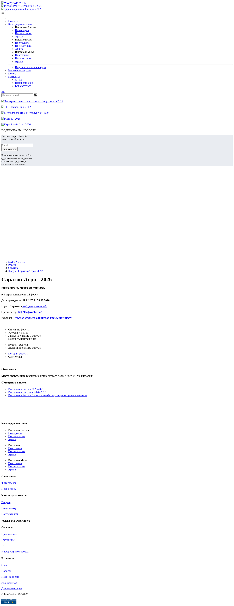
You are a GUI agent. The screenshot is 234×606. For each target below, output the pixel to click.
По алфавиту (8, 508)
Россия (12, 264)
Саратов (13, 267)
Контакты (14, 76)
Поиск (12, 73)
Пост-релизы (8, 488)
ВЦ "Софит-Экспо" (30, 312)
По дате (5, 502)
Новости (13, 21)
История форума (18, 353)
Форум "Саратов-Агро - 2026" (26, 271)
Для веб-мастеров (11, 588)
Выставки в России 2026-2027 (26, 389)
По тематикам (23, 33)
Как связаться (23, 85)
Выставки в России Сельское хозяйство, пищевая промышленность (47, 395)
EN (3, 91)
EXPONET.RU (17, 261)
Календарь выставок (20, 24)
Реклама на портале (19, 70)
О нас (18, 79)
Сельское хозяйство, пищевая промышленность (42, 317)
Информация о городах (15, 551)
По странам (22, 42)
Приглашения (9, 534)
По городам (22, 30)
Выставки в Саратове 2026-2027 (27, 392)
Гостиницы (8, 539)
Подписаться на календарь (30, 67)
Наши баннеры (24, 82)
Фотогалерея (8, 482)
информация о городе (34, 306)
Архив (19, 36)
